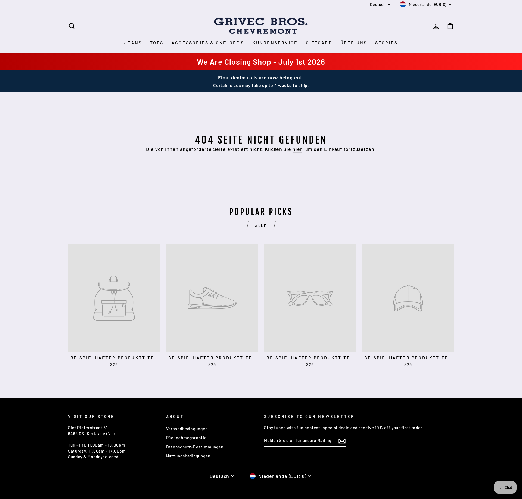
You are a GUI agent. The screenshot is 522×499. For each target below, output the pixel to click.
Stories (386, 42)
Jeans (133, 42)
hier (297, 149)
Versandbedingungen (187, 428)
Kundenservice (275, 42)
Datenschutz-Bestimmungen (195, 446)
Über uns (353, 42)
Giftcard (319, 42)
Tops (156, 42)
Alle (261, 225)
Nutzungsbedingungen (188, 455)
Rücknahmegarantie (186, 437)
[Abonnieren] (342, 440)
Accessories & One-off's (208, 42)
